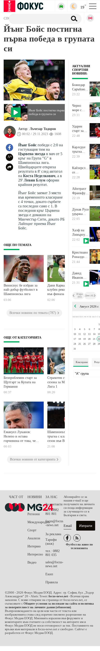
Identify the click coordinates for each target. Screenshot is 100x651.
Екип (49, 574)
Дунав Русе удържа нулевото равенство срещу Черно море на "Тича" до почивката (80, 212)
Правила (51, 582)
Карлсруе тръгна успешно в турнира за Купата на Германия (80, 149)
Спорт (31, 530)
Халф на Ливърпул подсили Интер (79, 232)
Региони (33, 514)
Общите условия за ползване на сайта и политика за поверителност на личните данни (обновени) (49, 605)
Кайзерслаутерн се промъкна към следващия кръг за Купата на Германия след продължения (80, 170)
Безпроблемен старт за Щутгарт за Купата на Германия (20, 382)
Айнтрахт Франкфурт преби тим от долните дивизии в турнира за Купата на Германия (80, 191)
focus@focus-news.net (54, 523)
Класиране (82, 362)
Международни (36, 522)
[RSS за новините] (77, 538)
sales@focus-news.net (54, 564)
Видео (31, 562)
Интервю (34, 546)
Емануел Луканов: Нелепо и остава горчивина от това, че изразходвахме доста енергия (20, 437)
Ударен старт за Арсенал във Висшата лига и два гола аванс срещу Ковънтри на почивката (79, 129)
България (34, 506)
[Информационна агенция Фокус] (67, 538)
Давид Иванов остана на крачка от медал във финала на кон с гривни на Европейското (80, 275)
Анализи (33, 538)
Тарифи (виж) (51, 541)
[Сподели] (9, 167)
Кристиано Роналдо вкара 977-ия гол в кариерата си (80, 255)
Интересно (35, 554)
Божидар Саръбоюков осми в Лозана (80, 87)
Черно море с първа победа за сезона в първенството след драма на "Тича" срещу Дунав (80, 108)
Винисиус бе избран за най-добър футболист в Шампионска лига (21, 290)
